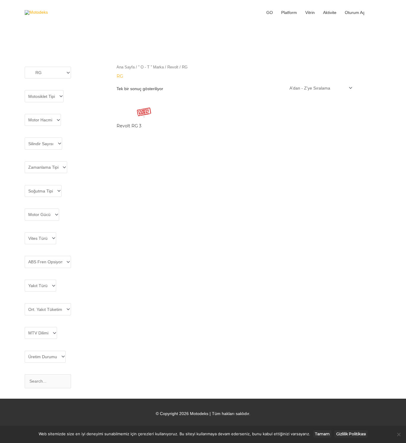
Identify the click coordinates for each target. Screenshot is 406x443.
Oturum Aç (355, 12)
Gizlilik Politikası (351, 433)
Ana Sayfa (126, 67)
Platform (289, 12)
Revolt (172, 67)
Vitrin (310, 12)
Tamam (322, 433)
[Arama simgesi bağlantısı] (375, 12)
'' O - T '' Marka (151, 67)
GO (269, 12)
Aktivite (329, 12)
